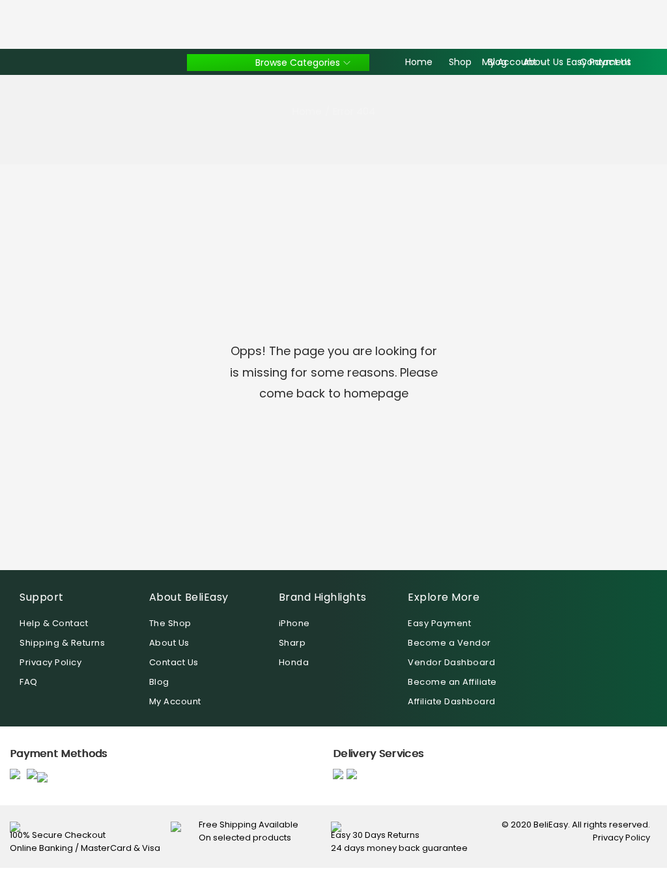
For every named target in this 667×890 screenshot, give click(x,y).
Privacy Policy (50, 662)
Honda (294, 662)
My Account (175, 701)
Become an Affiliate (452, 682)
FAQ (29, 682)
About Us (169, 643)
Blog (159, 682)
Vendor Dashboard (451, 662)
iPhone (294, 623)
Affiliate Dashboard (452, 701)
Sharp (292, 643)
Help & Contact (54, 623)
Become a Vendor (449, 643)
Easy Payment (439, 623)
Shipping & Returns (62, 643)
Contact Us (174, 662)
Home (307, 111)
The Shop (170, 623)
